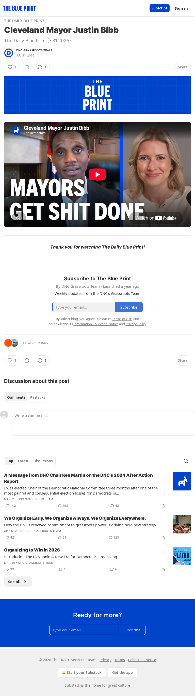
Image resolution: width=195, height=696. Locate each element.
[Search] (186, 461)
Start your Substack (84, 672)
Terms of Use (122, 318)
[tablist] (26, 397)
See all (14, 581)
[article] (97, 490)
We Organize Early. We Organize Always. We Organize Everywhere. (75, 518)
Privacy (105, 659)
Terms (120, 659)
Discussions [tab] (43, 461)
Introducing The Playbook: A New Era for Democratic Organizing (60, 556)
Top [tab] (10, 461)
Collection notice (142, 659)
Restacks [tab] (37, 397)
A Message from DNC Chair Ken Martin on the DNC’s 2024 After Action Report (78, 478)
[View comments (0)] (27, 67)
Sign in (181, 8)
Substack (72, 685)
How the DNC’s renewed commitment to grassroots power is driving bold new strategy (80, 524)
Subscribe (160, 8)
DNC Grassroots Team (34, 50)
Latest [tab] (23, 461)
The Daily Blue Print (24, 21)
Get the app (122, 672)
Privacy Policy (136, 324)
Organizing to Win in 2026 (32, 550)
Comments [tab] (16, 397)
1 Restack (41, 343)
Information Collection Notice (96, 324)
